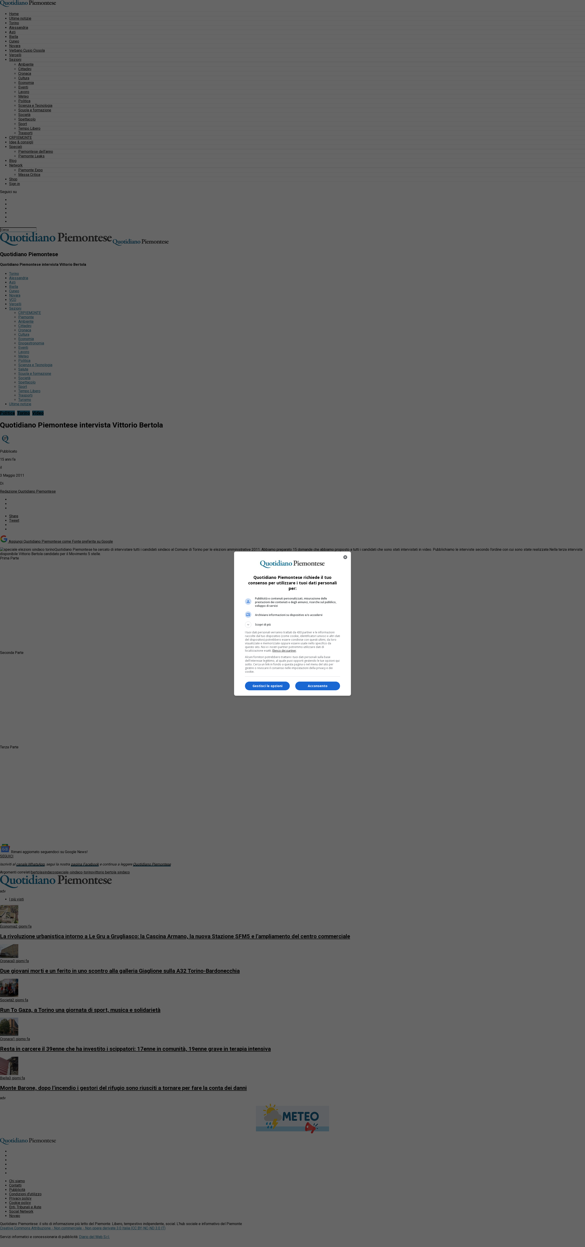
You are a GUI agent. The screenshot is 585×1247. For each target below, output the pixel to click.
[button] (292, 624)
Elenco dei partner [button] (284, 651)
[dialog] (292, 623)
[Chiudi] (345, 557)
